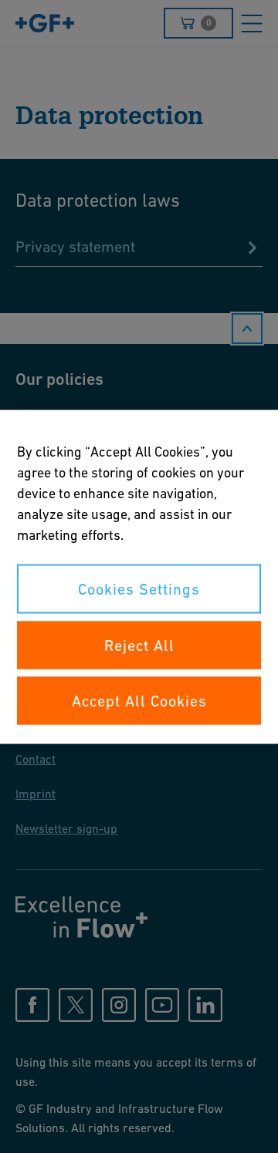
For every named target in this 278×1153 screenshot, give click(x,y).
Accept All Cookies (139, 700)
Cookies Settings (139, 588)
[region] (139, 576)
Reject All (139, 644)
